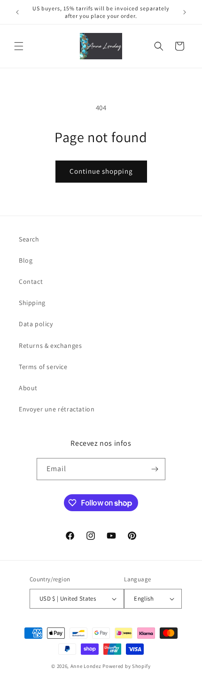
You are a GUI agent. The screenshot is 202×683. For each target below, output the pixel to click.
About (28, 388)
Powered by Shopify (126, 666)
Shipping (32, 302)
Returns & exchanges (50, 345)
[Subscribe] (154, 469)
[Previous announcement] (17, 12)
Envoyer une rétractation (56, 409)
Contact (31, 281)
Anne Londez (85, 666)
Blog (25, 260)
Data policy (36, 324)
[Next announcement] (184, 12)
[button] (18, 46)
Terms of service (43, 366)
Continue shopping (101, 171)
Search (29, 239)
